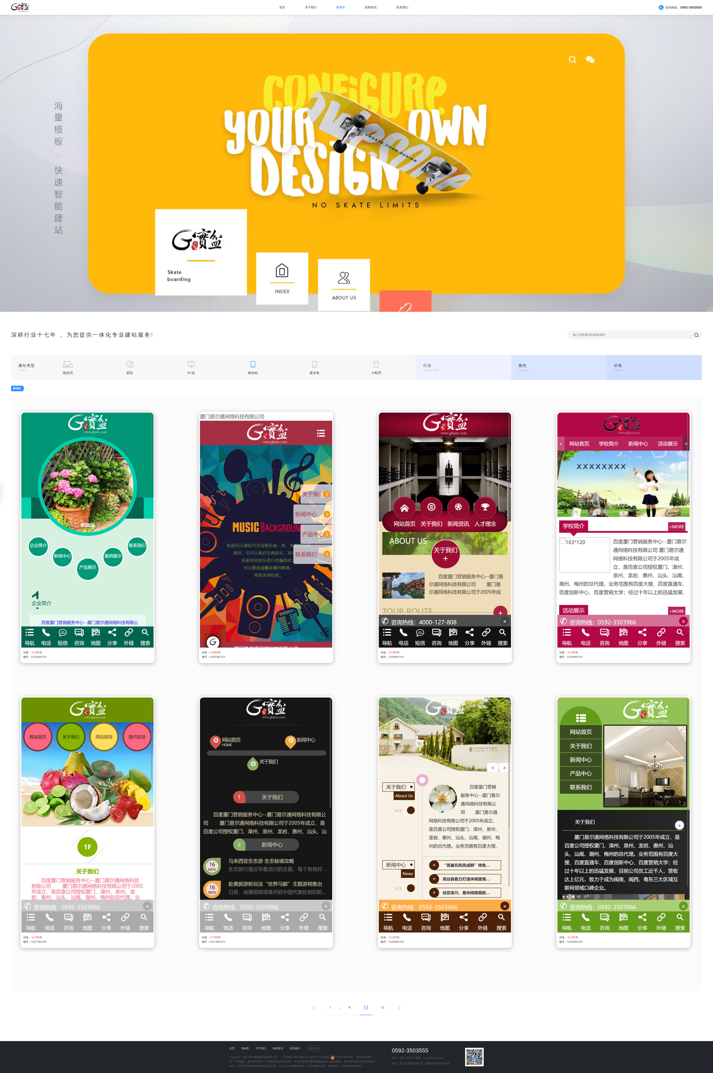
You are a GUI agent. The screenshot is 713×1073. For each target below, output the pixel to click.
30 (349, 1007)
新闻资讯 (371, 7)
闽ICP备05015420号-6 (306, 1057)
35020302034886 (343, 1057)
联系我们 (402, 7)
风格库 (340, 7)
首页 (282, 7)
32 (382, 1007)
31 (366, 1007)
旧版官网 (313, 1048)
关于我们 (311, 7)
